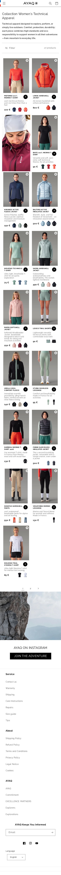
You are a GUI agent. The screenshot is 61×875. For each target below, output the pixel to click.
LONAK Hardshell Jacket (41, 97)
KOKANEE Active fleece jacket (11, 211)
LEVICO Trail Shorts (42, 328)
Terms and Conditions (17, 751)
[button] (4, 3)
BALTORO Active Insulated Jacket (41, 211)
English (13, 857)
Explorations (12, 814)
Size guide (11, 714)
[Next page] (38, 588)
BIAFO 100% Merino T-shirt (42, 154)
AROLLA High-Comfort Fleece (11, 389)
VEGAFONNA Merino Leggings (41, 507)
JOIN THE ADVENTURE (30, 656)
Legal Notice (12, 764)
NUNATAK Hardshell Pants (13, 507)
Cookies (9, 770)
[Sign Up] (52, 832)
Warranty (10, 688)
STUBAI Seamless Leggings (40, 389)
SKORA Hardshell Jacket (41, 269)
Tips (8, 720)
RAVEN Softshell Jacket (12, 328)
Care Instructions (14, 701)
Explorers (10, 808)
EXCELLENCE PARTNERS (18, 801)
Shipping (10, 694)
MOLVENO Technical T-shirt (13, 269)
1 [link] (22, 588)
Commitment (12, 795)
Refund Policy (13, 745)
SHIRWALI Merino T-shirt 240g (13, 448)
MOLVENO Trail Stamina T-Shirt (11, 564)
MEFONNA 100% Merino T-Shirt (11, 97)
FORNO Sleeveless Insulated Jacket (41, 448)
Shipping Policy (13, 738)
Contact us (11, 682)
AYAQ (8, 788)
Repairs (9, 707)
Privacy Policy (13, 757)
